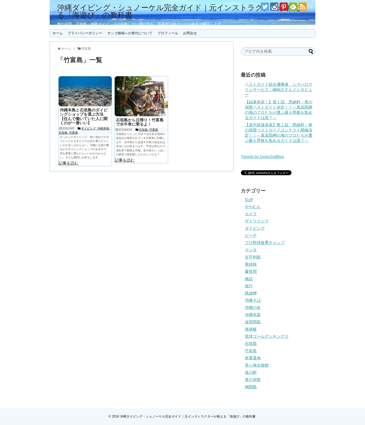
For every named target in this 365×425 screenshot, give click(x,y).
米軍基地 (253, 358)
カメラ (251, 214)
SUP (249, 200)
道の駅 (251, 372)
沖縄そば (253, 300)
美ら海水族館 (257, 365)
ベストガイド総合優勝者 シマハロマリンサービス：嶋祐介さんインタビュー (278, 89)
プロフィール (167, 33)
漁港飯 (251, 329)
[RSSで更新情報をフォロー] (302, 6)
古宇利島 (253, 257)
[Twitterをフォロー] (265, 6)
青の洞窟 (253, 380)
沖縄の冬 (253, 307)
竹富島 (251, 351)
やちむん (253, 207)
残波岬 (251, 293)
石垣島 (251, 343)
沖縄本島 (253, 315)
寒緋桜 (251, 264)
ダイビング (255, 228)
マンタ (251, 250)
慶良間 (251, 271)
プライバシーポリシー (85, 33)
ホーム (57, 33)
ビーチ (251, 235)
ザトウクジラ (257, 221)
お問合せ (190, 33)
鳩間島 (251, 387)
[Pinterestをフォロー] (284, 6)
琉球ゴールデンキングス (267, 336)
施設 (249, 279)
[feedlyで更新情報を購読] (293, 6)
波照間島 (253, 322)
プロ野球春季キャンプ (265, 243)
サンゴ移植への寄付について (129, 33)
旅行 (249, 286)
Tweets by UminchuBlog (262, 157)
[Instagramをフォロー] (274, 6)
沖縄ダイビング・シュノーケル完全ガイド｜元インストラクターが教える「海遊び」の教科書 (179, 11)
